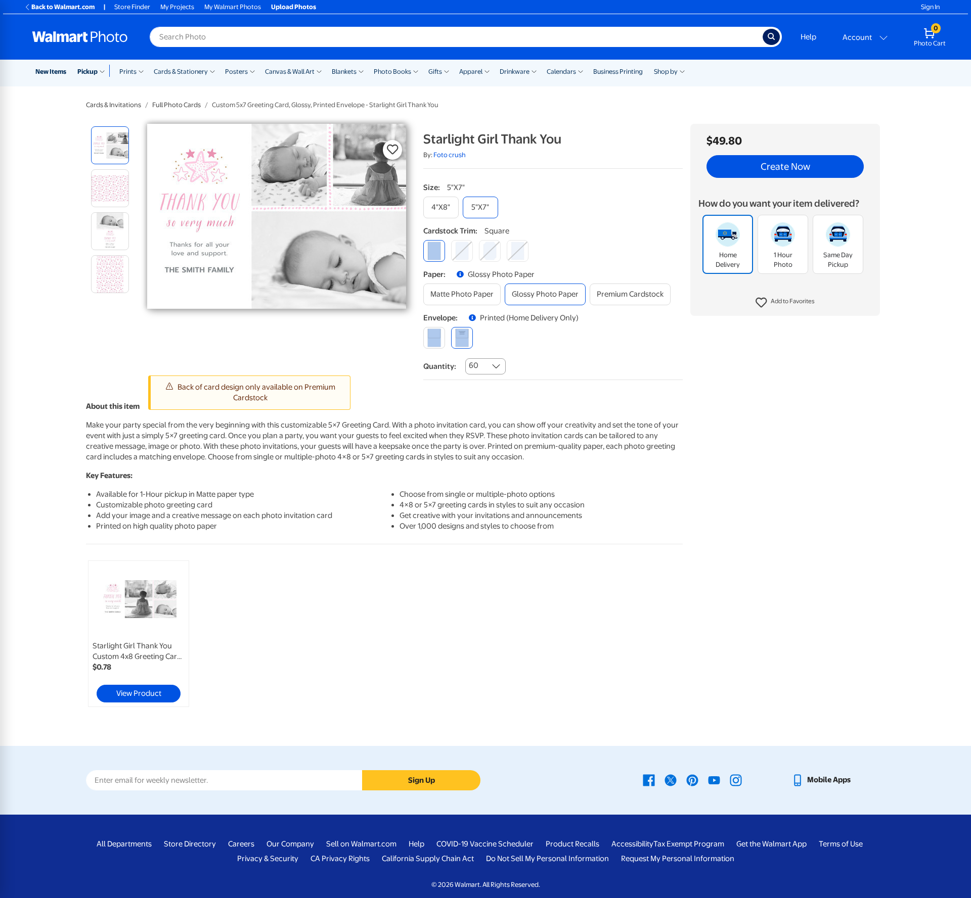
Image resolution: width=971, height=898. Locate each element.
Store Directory (190, 843)
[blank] (434, 338)
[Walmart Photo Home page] (80, 37)
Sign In (930, 7)
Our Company (290, 843)
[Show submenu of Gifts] (447, 71)
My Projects (177, 7)
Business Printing (618, 71)
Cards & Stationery (181, 71)
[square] (434, 251)
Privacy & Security (267, 858)
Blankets (344, 71)
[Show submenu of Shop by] (682, 71)
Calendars (561, 71)
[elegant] (490, 251)
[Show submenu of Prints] (141, 71)
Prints (128, 71)
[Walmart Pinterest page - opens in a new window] (692, 779)
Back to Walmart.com (63, 7)
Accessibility (632, 843)
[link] (139, 633)
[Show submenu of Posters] (252, 71)
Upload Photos (293, 7)
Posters (236, 71)
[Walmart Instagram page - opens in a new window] (736, 779)
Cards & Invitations (113, 105)
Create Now (785, 166)
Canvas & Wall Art (290, 71)
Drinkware (514, 71)
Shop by (666, 71)
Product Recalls (572, 843)
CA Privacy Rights (340, 858)
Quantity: (439, 366)
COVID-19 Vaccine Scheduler (485, 843)
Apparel (470, 71)
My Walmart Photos (232, 7)
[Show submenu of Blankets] (361, 71)
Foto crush (449, 155)
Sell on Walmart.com (361, 843)
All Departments (124, 843)
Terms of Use (841, 843)
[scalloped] (517, 251)
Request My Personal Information (677, 858)
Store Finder (132, 7)
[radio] (110, 145)
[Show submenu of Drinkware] (534, 71)
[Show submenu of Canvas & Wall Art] (319, 71)
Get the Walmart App (771, 843)
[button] (785, 303)
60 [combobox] (473, 365)
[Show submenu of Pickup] (104, 71)
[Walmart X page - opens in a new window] (671, 779)
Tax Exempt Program (688, 843)
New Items (50, 71)
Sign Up (421, 780)
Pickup (87, 71)
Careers (241, 843)
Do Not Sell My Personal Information (547, 858)
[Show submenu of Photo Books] (416, 71)
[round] (462, 251)
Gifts (435, 71)
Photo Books (392, 71)
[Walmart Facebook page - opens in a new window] (649, 779)
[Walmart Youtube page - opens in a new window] (714, 779)
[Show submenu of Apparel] (487, 71)
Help (808, 36)
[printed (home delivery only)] (462, 338)
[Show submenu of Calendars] (581, 71)
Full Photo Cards (176, 105)
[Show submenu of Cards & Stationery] (212, 71)
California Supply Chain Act (428, 858)
